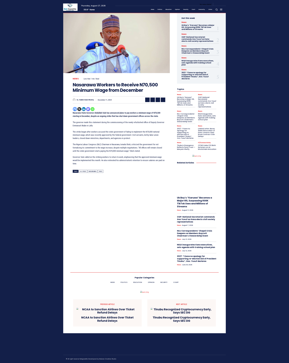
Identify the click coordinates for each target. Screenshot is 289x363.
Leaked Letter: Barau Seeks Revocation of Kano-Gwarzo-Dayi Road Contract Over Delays (206, 132)
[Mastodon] (88, 109)
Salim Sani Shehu (86, 100)
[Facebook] (216, 4)
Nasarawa (92, 171)
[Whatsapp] (92, 109)
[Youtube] (225, 4)
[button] (216, 9)
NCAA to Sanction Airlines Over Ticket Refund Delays (107, 319)
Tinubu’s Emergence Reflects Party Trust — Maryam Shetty (186, 147)
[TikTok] (206, 359)
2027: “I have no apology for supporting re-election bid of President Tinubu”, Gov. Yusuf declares (195, 75)
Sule (100, 171)
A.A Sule (83, 171)
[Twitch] (211, 359)
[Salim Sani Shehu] (75, 99)
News (76, 79)
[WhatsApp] (163, 100)
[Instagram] (219, 4)
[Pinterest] (158, 100)
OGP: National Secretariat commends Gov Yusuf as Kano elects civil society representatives (197, 39)
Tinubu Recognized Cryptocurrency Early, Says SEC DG (182, 319)
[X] (222, 4)
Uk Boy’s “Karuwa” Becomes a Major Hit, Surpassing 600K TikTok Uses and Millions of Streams (198, 27)
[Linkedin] (84, 109)
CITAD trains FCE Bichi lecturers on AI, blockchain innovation (207, 147)
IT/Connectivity (204, 142)
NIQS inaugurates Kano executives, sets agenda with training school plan (198, 63)
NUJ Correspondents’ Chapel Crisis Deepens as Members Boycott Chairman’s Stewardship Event (197, 51)
